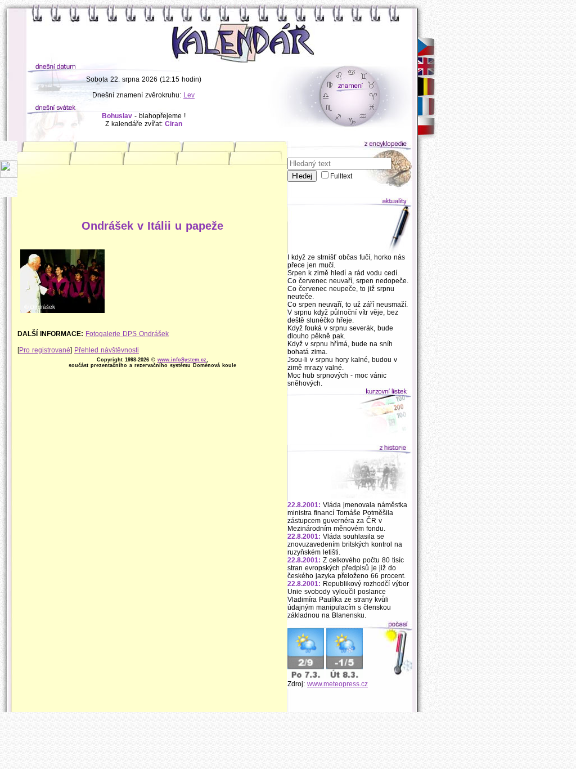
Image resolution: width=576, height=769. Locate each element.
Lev (189, 95)
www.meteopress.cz (337, 684)
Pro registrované (44, 350)
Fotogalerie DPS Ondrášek (127, 334)
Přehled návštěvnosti (106, 350)
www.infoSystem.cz (182, 360)
